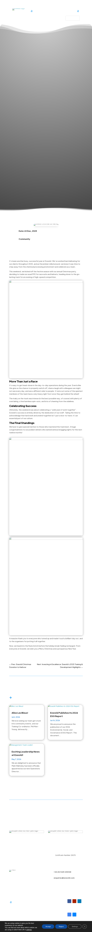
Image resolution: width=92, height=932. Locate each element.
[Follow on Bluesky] (74, 914)
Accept (48, 926)
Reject (61, 926)
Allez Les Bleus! (20, 712)
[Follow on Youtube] (74, 901)
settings (29, 930)
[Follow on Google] (69, 914)
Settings (75, 926)
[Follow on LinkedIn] (79, 901)
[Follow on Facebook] (69, 901)
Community (24, 239)
